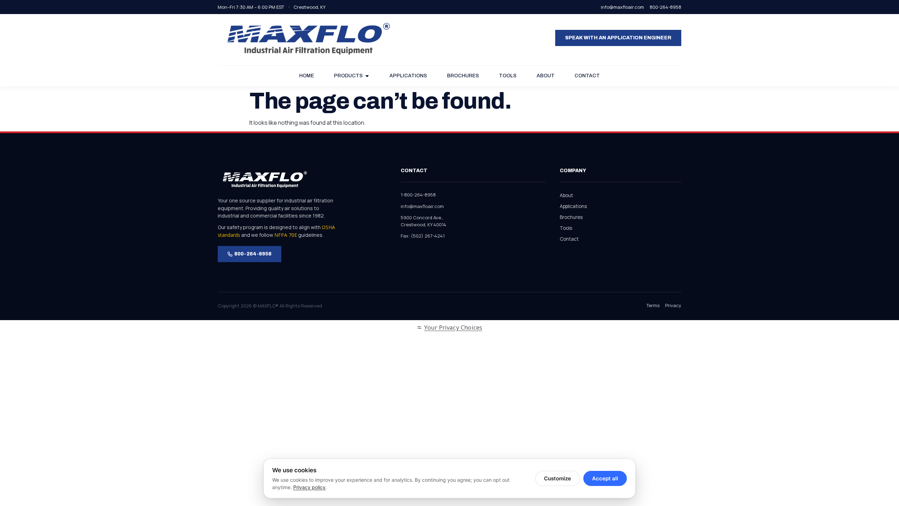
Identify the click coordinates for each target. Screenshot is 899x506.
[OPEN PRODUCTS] (367, 75)
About (566, 195)
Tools (566, 228)
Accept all (605, 478)
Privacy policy (309, 487)
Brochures (571, 217)
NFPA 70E (285, 235)
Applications (573, 206)
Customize (557, 478)
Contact (569, 239)
